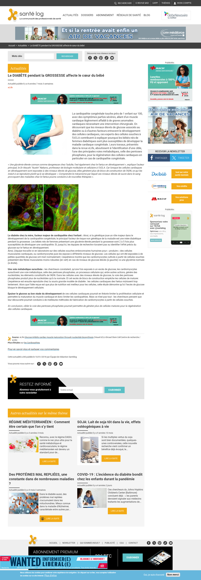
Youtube (61, 363)
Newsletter (68, 543)
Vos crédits (182, 186)
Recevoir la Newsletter (170, 151)
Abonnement (105, 15)
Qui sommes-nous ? (90, 543)
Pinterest (101, 57)
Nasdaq (167, 13)
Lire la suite (49, 461)
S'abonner (114, 390)
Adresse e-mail (67, 385)
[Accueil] (13, 15)
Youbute (112, 57)
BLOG (147, 15)
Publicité (110, 543)
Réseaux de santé (129, 15)
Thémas (166, 3)
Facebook (90, 57)
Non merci (173, 574)
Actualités (70, 15)
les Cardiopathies (32, 343)
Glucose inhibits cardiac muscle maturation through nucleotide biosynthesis (59, 337)
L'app (155, 3)
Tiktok (106, 57)
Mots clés (17, 56)
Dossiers (87, 15)
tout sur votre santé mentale (181, 173)
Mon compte (184, 3)
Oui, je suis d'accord (154, 574)
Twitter (95, 57)
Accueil (11, 45)
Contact (133, 543)
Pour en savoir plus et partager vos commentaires (33, 349)
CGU (122, 543)
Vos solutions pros (181, 198)
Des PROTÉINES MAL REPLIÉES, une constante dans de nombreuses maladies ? (41, 479)
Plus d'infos (50, 575)
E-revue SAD (142, 3)
